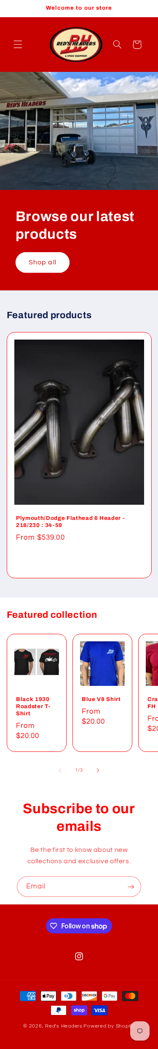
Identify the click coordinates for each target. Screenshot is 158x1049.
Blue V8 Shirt (101, 699)
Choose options (79, 559)
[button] (17, 44)
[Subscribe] (131, 886)
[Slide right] (98, 770)
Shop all (42, 262)
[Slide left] (60, 770)
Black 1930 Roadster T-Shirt (33, 706)
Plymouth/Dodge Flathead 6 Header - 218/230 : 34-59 (70, 522)
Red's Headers (64, 1026)
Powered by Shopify (108, 1026)
